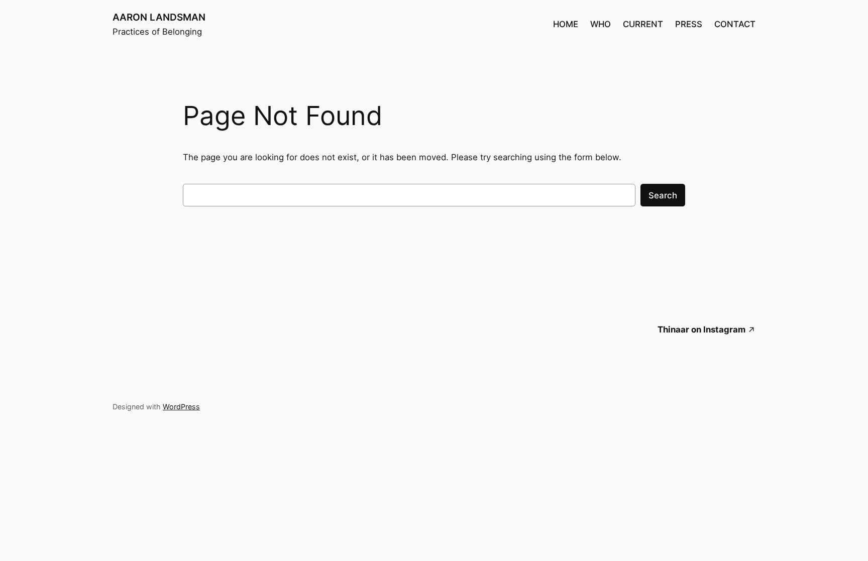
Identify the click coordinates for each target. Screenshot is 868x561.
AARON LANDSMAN (159, 17)
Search (662, 195)
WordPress (181, 406)
